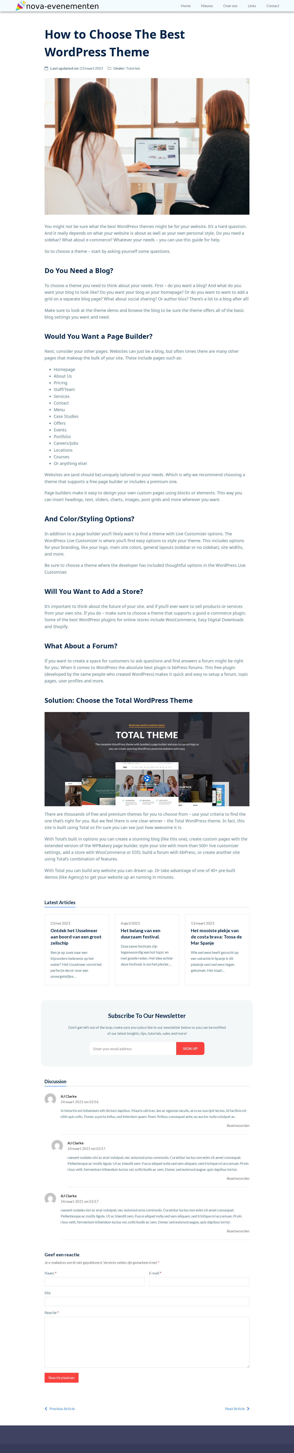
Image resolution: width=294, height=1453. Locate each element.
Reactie (52, 1312)
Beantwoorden (238, 1125)
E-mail (155, 1273)
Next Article (235, 1408)
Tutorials (133, 68)
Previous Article (62, 1408)
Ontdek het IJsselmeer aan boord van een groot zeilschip (76, 937)
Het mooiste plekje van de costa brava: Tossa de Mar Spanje (216, 937)
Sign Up (190, 1048)
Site (48, 1293)
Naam (51, 1273)
